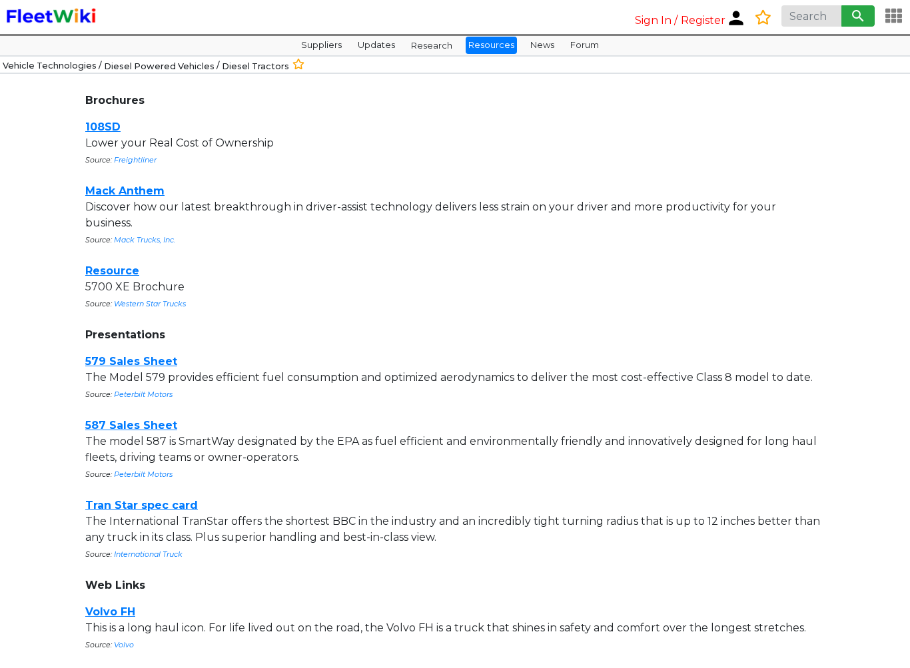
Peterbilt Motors (143, 394)
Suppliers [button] (321, 44)
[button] (691, 17)
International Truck (148, 554)
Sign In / (656, 20)
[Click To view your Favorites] (767, 18)
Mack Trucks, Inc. (144, 239)
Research (431, 45)
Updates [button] (376, 44)
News (542, 44)
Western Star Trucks (150, 303)
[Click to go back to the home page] (52, 17)
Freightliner (135, 160)
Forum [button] (584, 44)
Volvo (124, 644)
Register (703, 20)
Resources (491, 44)
